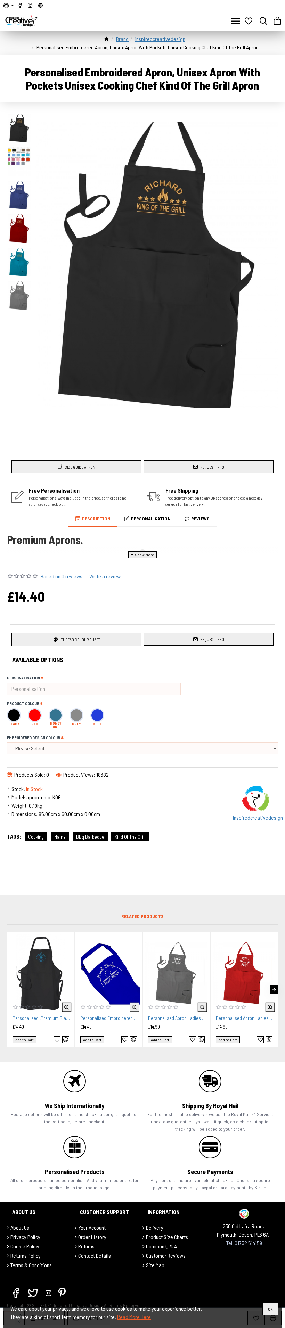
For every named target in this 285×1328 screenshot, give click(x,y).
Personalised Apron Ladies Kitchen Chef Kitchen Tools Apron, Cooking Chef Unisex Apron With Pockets (245, 1018)
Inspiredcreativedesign (160, 38)
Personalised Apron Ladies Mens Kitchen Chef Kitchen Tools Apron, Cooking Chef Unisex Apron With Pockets (177, 1018)
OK (270, 1308)
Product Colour (23, 703)
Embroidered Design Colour (33, 737)
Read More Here (134, 1316)
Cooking (36, 837)
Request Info (212, 466)
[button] (11, 989)
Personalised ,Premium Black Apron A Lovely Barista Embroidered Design (42, 1018)
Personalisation (151, 518)
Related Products (142, 916)
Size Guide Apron (80, 466)
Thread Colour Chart (80, 639)
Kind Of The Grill (130, 837)
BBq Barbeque (90, 837)
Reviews (200, 518)
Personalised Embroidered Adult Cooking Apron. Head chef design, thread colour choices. (110, 1018)
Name (60, 837)
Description (96, 518)
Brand (122, 38)
